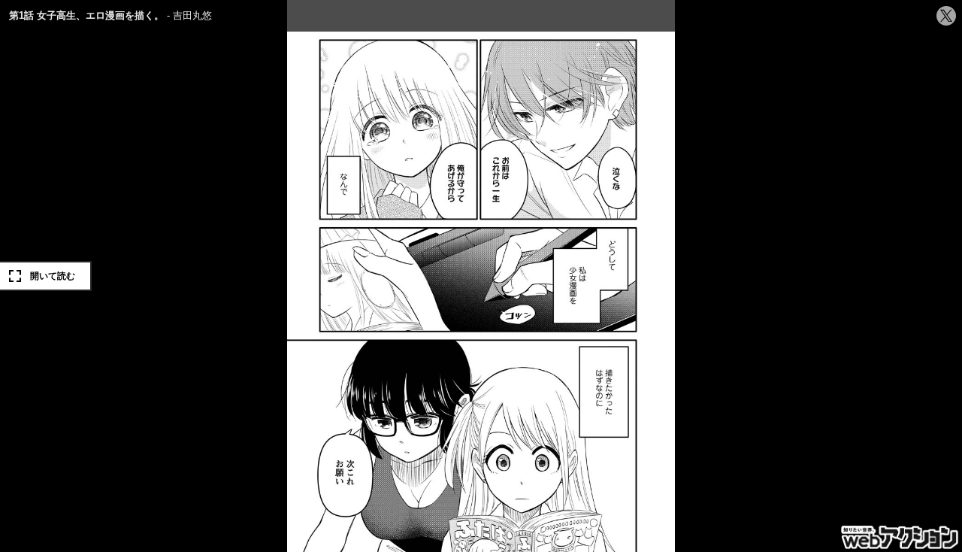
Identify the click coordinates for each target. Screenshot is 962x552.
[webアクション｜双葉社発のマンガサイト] (900, 538)
